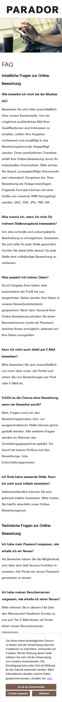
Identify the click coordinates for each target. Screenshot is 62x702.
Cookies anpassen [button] (18, 693)
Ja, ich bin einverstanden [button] (31, 686)
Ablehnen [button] (44, 693)
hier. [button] (49, 678)
